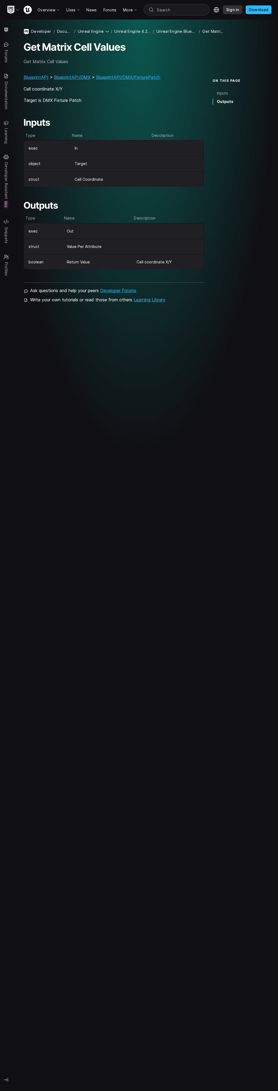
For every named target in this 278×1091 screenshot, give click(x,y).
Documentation (64, 31)
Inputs (222, 93)
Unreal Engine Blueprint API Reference (176, 31)
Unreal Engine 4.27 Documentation (132, 31)
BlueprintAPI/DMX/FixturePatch (128, 77)
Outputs (225, 101)
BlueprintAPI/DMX (72, 77)
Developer (41, 31)
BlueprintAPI (36, 77)
